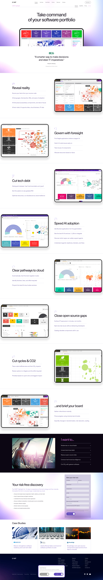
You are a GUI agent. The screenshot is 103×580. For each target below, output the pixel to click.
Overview (76, 5)
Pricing (85, 5)
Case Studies (47, 2)
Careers (86, 563)
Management (88, 562)
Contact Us (87, 567)
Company (63, 2)
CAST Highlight (16, 5)
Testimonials (75, 563)
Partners (53, 2)
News (86, 565)
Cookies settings (43, 574)
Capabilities (81, 5)
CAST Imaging (61, 562)
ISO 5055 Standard (76, 567)
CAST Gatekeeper (62, 563)
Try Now (89, 5)
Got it (57, 574)
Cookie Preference (33, 574)
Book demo (88, 2)
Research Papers (75, 565)
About (86, 560)
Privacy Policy (26, 574)
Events (73, 560)
